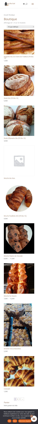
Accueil (6, 15)
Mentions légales (25, 421)
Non (14, 421)
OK (9, 421)
